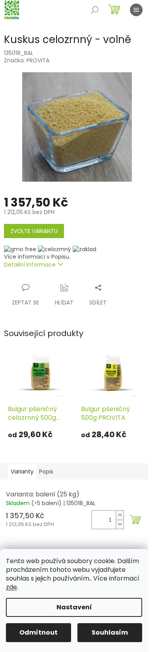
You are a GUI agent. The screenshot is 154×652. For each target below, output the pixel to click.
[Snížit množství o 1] (120, 524)
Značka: (26, 60)
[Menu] (136, 10)
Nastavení (74, 607)
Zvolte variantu (34, 231)
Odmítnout (38, 632)
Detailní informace (30, 265)
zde (11, 587)
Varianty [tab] (22, 471)
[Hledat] (95, 10)
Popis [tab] (46, 471)
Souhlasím (110, 632)
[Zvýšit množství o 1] (120, 515)
